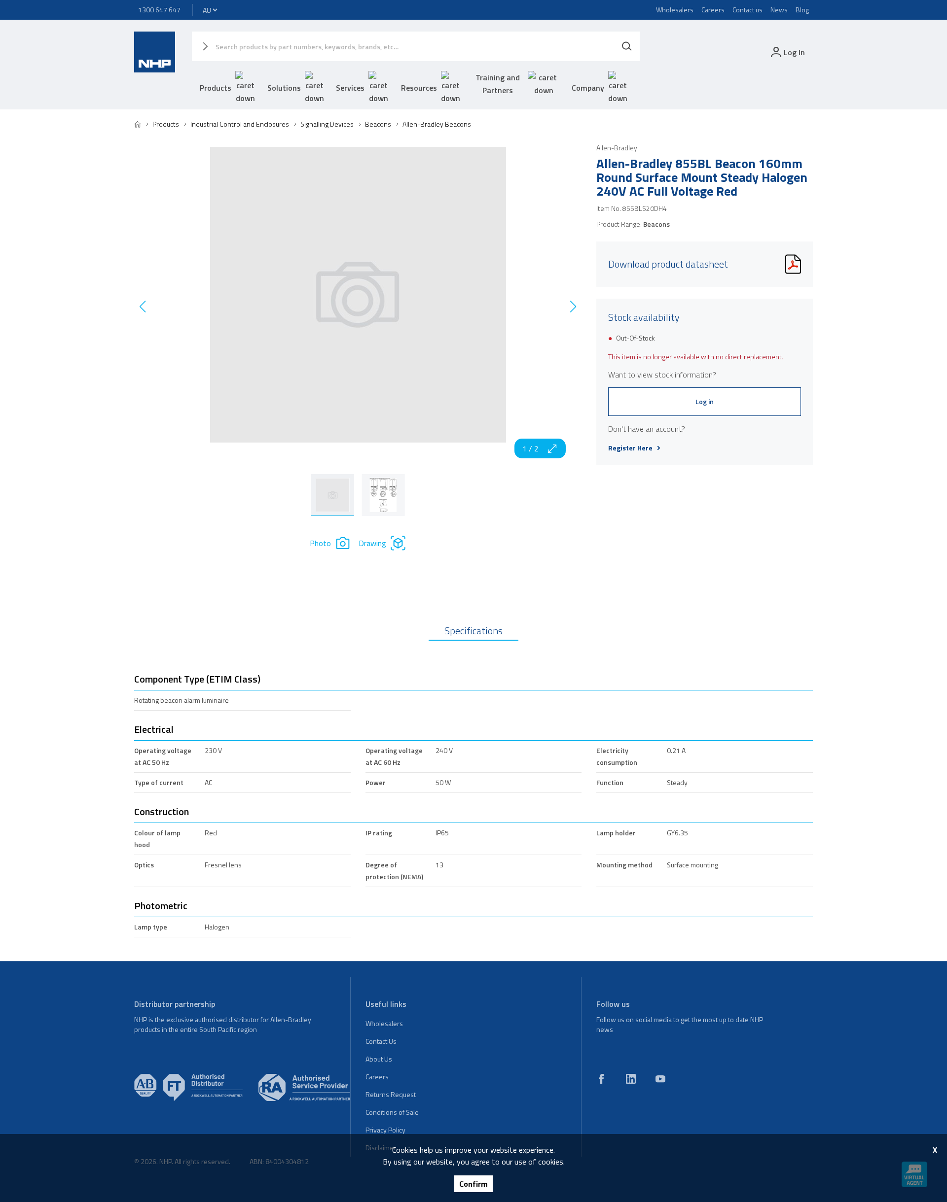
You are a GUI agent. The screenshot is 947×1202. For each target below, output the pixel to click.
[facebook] (601, 1079)
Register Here (630, 448)
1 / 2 (530, 448)
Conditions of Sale (392, 1112)
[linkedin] (631, 1079)
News (779, 9)
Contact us (747, 9)
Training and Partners (497, 83)
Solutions (284, 88)
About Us (378, 1059)
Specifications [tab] (473, 630)
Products (215, 88)
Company (588, 88)
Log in (704, 401)
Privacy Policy (385, 1130)
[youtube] (660, 1079)
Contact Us (381, 1041)
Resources (419, 88)
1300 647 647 (159, 9)
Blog (802, 9)
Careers (713, 9)
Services (350, 88)
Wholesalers (674, 9)
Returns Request (390, 1094)
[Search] (627, 46)
